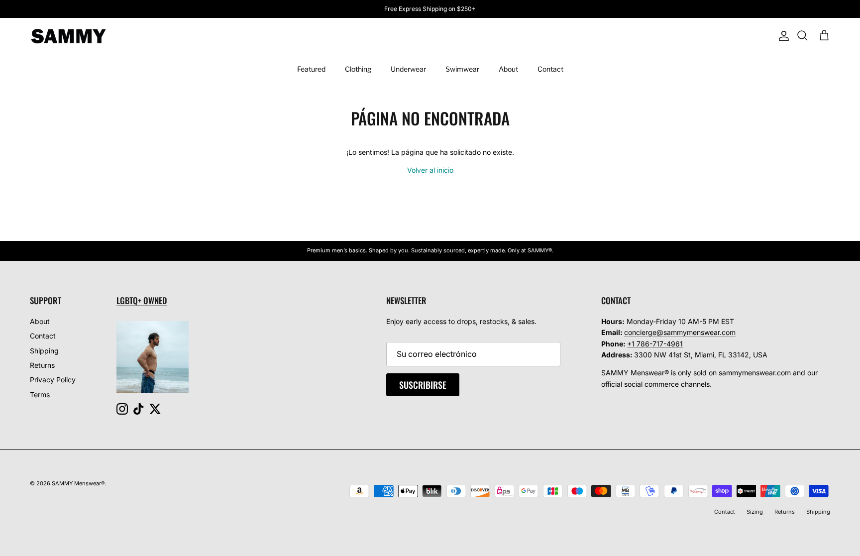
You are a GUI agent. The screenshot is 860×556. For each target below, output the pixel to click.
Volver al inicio (430, 170)
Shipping (44, 350)
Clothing (358, 69)
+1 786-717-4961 (655, 343)
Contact (550, 69)
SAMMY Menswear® (78, 483)
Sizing (755, 511)
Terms (40, 394)
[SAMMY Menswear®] (68, 36)
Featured (311, 69)
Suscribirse (422, 384)
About (508, 69)
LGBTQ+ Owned (141, 300)
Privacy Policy (53, 379)
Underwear (408, 69)
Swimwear (462, 69)
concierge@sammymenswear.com (680, 332)
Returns (42, 365)
